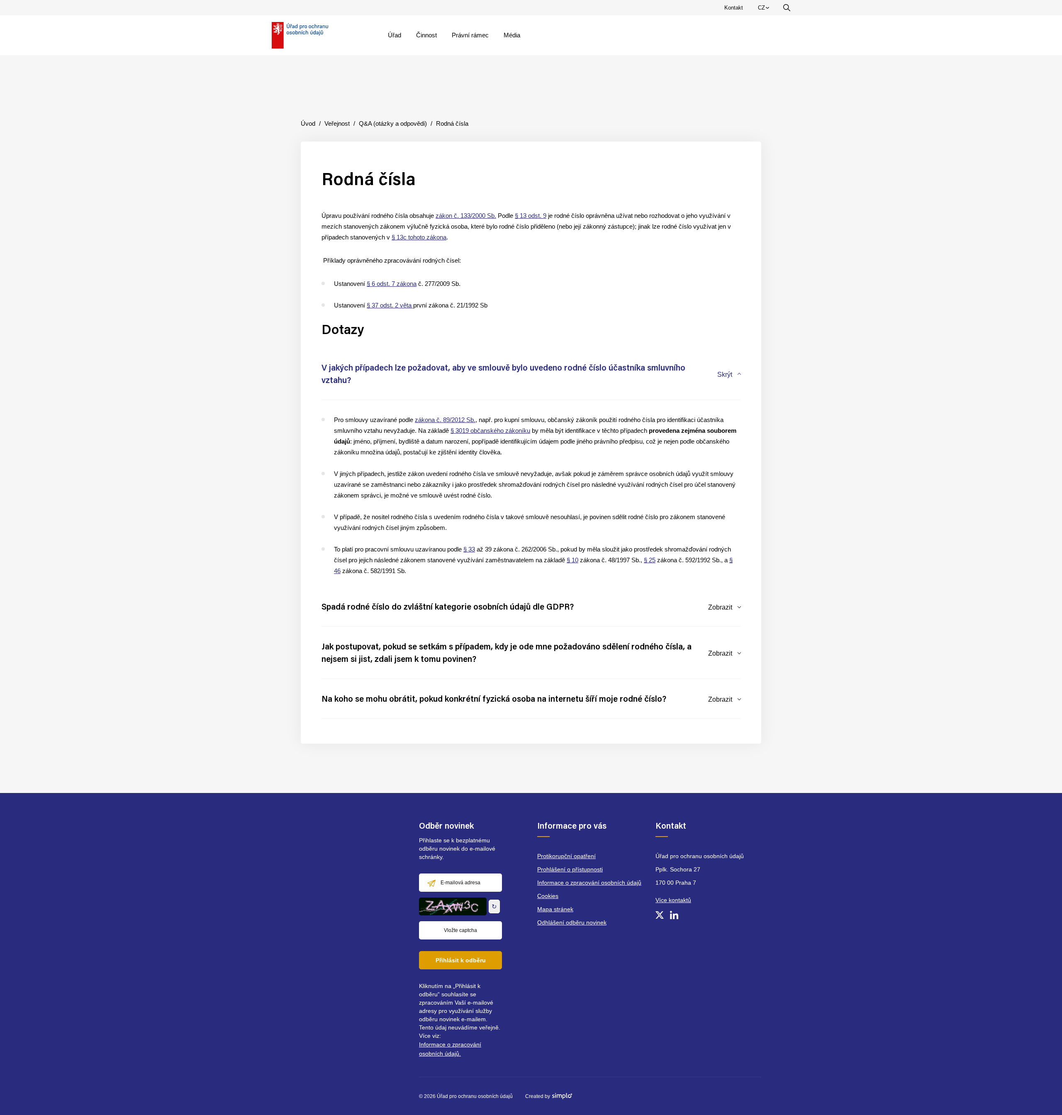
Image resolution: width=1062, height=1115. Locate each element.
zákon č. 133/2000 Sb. (466, 215)
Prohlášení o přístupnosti (570, 869)
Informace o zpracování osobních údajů (589, 882)
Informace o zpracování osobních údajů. (450, 1049)
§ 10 (572, 560)
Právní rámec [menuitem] (470, 35)
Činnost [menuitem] (426, 35)
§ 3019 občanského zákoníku (490, 430)
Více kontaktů (673, 900)
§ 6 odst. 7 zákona (392, 283)
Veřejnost (337, 123)
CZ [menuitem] (765, 9)
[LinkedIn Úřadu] (674, 915)
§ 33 (469, 549)
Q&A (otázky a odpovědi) (393, 123)
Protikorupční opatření (566, 856)
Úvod (308, 123)
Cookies (547, 896)
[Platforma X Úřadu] (659, 915)
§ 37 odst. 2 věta (390, 305)
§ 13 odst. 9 (530, 215)
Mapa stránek (555, 909)
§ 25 (649, 560)
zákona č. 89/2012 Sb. (445, 419)
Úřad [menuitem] (394, 35)
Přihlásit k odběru (461, 960)
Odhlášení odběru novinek (572, 922)
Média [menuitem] (512, 35)
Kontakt (733, 8)
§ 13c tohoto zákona (419, 237)
